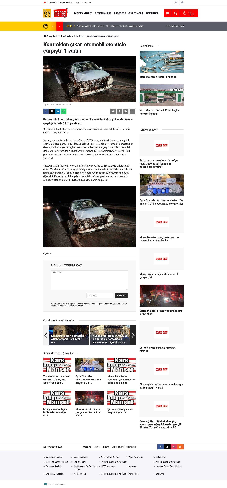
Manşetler (53, 3)
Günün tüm (175, 26)
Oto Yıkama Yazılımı (55, 474)
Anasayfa (51, 36)
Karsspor (120, 13)
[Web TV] (175, 2)
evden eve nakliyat (54, 457)
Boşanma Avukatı (54, 466)
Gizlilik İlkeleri (117, 447)
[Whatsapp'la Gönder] (63, 111)
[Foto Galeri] (182, 2)
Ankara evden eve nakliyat (168, 462)
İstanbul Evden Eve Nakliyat (168, 466)
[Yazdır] (113, 111)
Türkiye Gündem (65, 36)
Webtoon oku (80, 474)
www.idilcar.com (81, 457)
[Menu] (167, 13)
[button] (119, 111)
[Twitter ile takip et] (167, 446)
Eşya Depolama (136, 457)
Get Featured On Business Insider (86, 468)
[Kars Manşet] (55, 13)
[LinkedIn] (57, 111)
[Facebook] (46, 111)
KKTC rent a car (108, 466)
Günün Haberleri (66, 3)
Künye (96, 447)
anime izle (161, 457)
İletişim (106, 447)
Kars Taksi (133, 474)
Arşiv (77, 3)
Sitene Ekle (87, 3)
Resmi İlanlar (103, 13)
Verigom (132, 466)
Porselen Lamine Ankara (57, 462)
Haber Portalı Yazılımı (57, 484)
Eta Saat (160, 474)
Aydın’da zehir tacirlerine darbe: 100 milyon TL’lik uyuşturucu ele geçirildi (110, 26)
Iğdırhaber (152, 13)
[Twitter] (52, 111)
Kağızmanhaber (83, 13)
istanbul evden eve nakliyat (113, 462)
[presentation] (53, 26)
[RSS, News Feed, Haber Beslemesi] (180, 446)
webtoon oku (79, 462)
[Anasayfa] (44, 3)
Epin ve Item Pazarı (110, 457)
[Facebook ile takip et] (160, 446)
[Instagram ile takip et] (174, 446)
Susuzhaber (135, 13)
